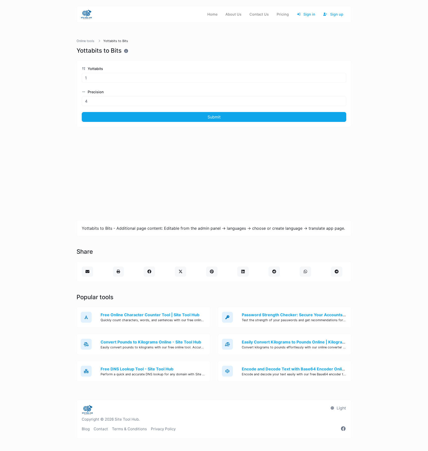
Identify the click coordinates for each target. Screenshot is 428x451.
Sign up (336, 14)
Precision (95, 92)
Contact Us (259, 14)
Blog (86, 429)
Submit (214, 116)
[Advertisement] (214, 173)
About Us (233, 14)
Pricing (283, 14)
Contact (101, 429)
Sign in (308, 14)
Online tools (85, 41)
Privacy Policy (163, 429)
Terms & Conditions (129, 429)
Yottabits (95, 69)
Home (212, 14)
